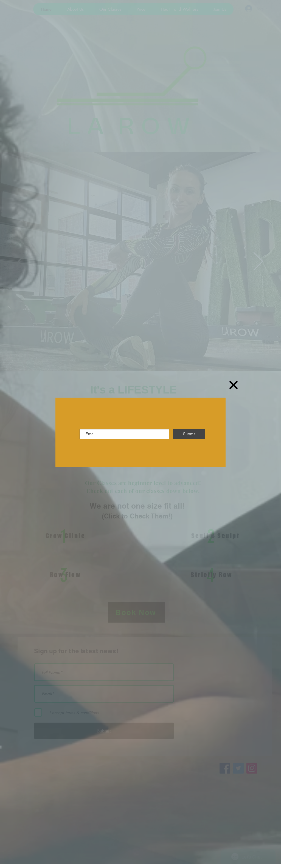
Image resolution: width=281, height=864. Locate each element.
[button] (233, 385)
